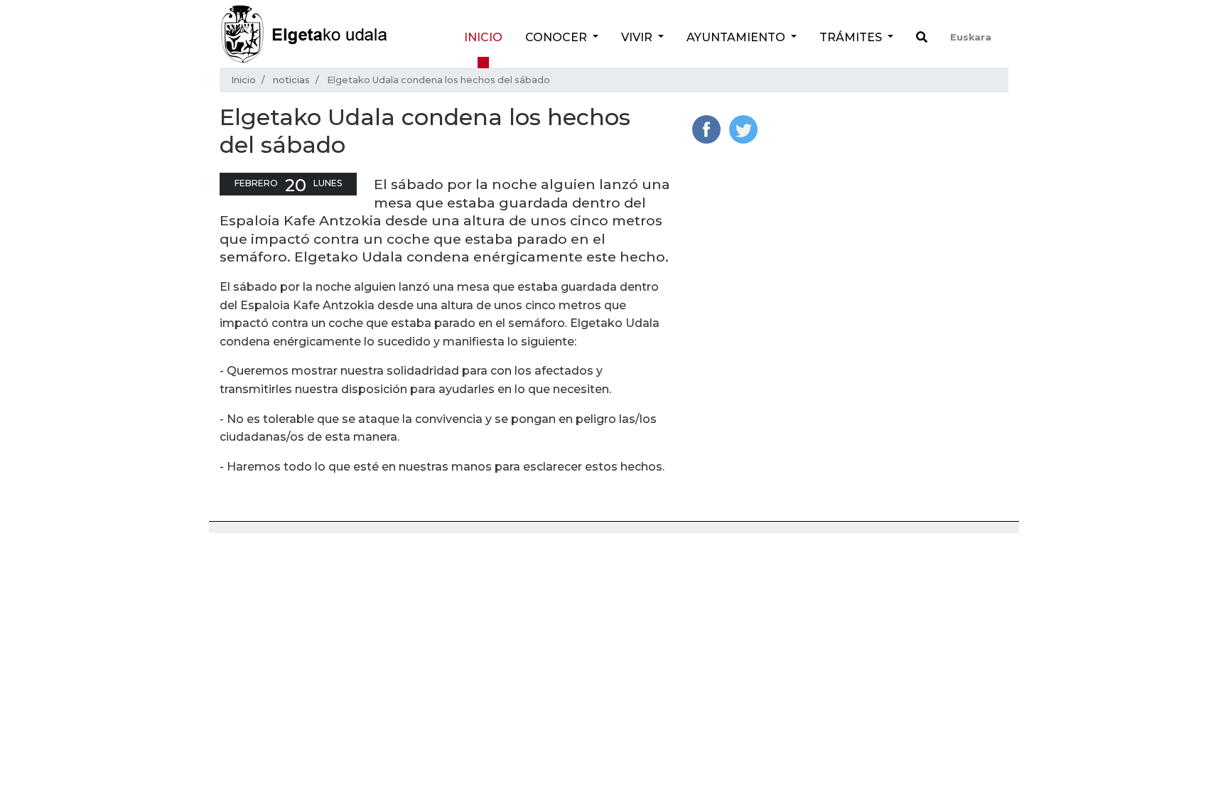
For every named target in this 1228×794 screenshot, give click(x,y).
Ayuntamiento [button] (737, 37)
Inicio (483, 37)
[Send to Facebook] (706, 128)
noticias (291, 80)
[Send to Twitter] (743, 128)
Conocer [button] (557, 37)
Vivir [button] (638, 37)
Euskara (970, 37)
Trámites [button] (852, 37)
